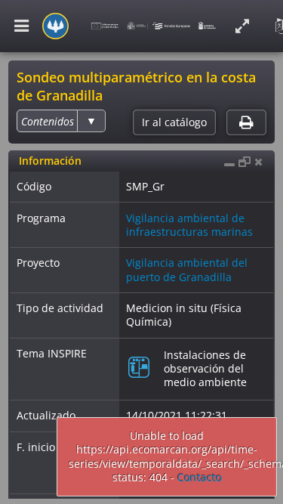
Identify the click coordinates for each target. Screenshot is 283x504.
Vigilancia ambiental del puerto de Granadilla (187, 269)
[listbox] (61, 121)
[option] (47, 121)
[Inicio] (55, 26)
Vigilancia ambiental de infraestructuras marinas (189, 225)
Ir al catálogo (174, 122)
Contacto (199, 477)
